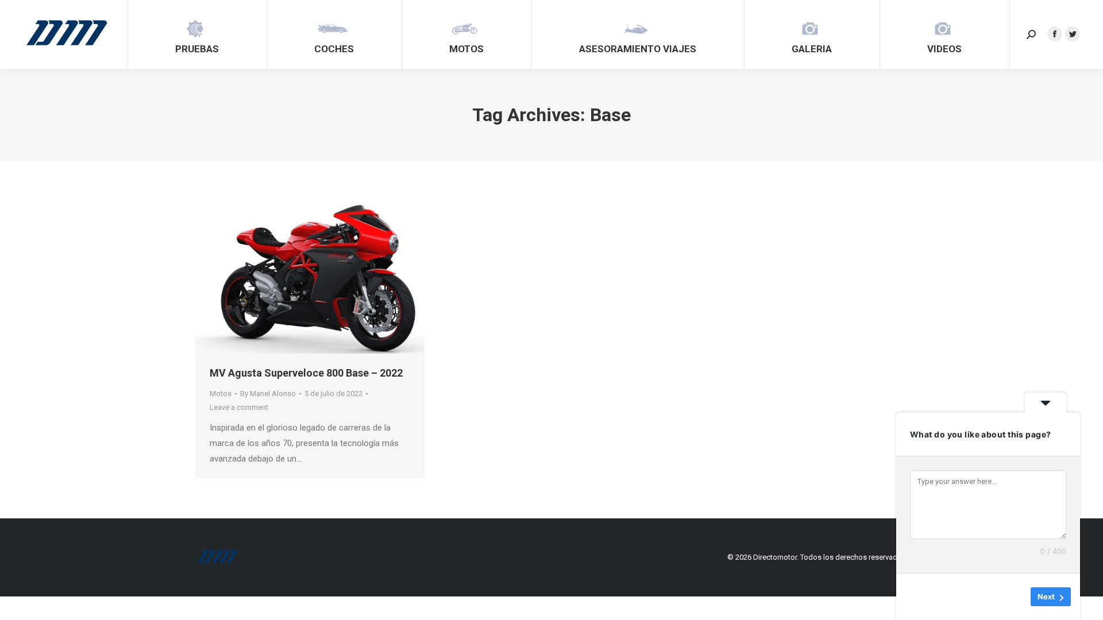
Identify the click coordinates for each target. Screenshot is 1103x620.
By (268, 393)
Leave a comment (239, 407)
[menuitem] (197, 34)
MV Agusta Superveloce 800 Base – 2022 (306, 373)
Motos (221, 393)
